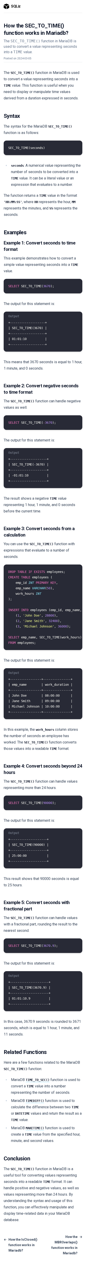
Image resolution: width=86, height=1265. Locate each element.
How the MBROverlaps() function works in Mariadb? (66, 1245)
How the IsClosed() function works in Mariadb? (20, 1245)
